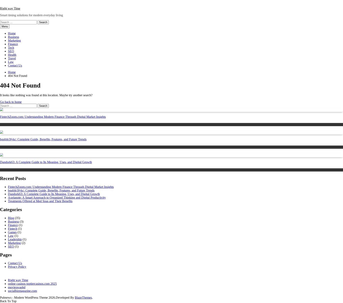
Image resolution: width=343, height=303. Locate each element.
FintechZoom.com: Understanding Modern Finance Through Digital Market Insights (53, 116)
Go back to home (11, 102)
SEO (11, 51)
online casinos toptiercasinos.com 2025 (32, 283)
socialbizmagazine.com (22, 291)
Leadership (15, 239)
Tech (11, 47)
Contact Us (15, 65)
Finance (13, 44)
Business (13, 37)
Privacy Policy (17, 266)
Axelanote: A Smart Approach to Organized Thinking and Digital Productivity (57, 197)
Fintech (4, 124)
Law (11, 62)
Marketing (14, 40)
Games (4, 169)
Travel (12, 58)
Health (12, 54)
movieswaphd (16, 287)
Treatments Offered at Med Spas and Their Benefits (40, 201)
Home (12, 33)
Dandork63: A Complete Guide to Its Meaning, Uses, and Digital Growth (46, 162)
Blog (11, 218)
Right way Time (10, 8)
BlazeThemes (83, 297)
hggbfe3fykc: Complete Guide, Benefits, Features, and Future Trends (43, 139)
